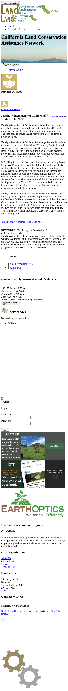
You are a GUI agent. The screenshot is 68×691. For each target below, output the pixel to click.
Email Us (6, 590)
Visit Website (12, 303)
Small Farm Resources (21, 264)
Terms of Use (8, 567)
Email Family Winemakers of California (22, 221)
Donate (11, 26)
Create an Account (10, 109)
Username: (6, 414)
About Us (6, 558)
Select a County (15, 70)
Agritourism (15, 267)
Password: (6, 420)
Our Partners (7, 561)
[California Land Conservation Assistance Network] (29, 13)
